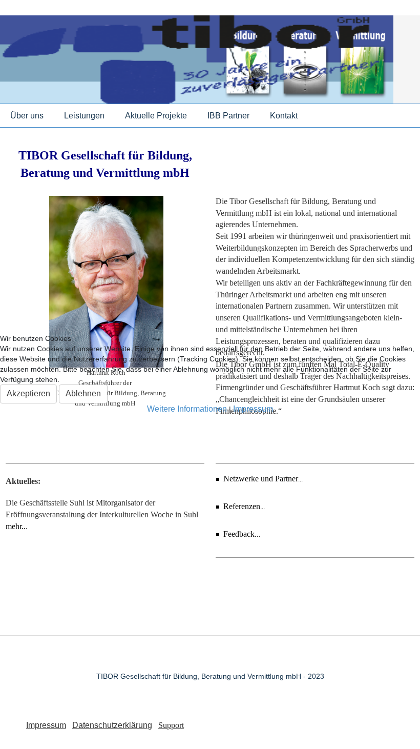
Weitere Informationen (187, 408)
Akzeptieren (28, 393)
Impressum (253, 408)
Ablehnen (83, 393)
